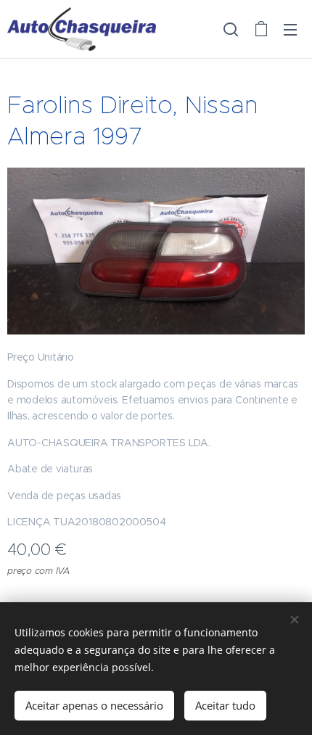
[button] (231, 29)
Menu (290, 29)
